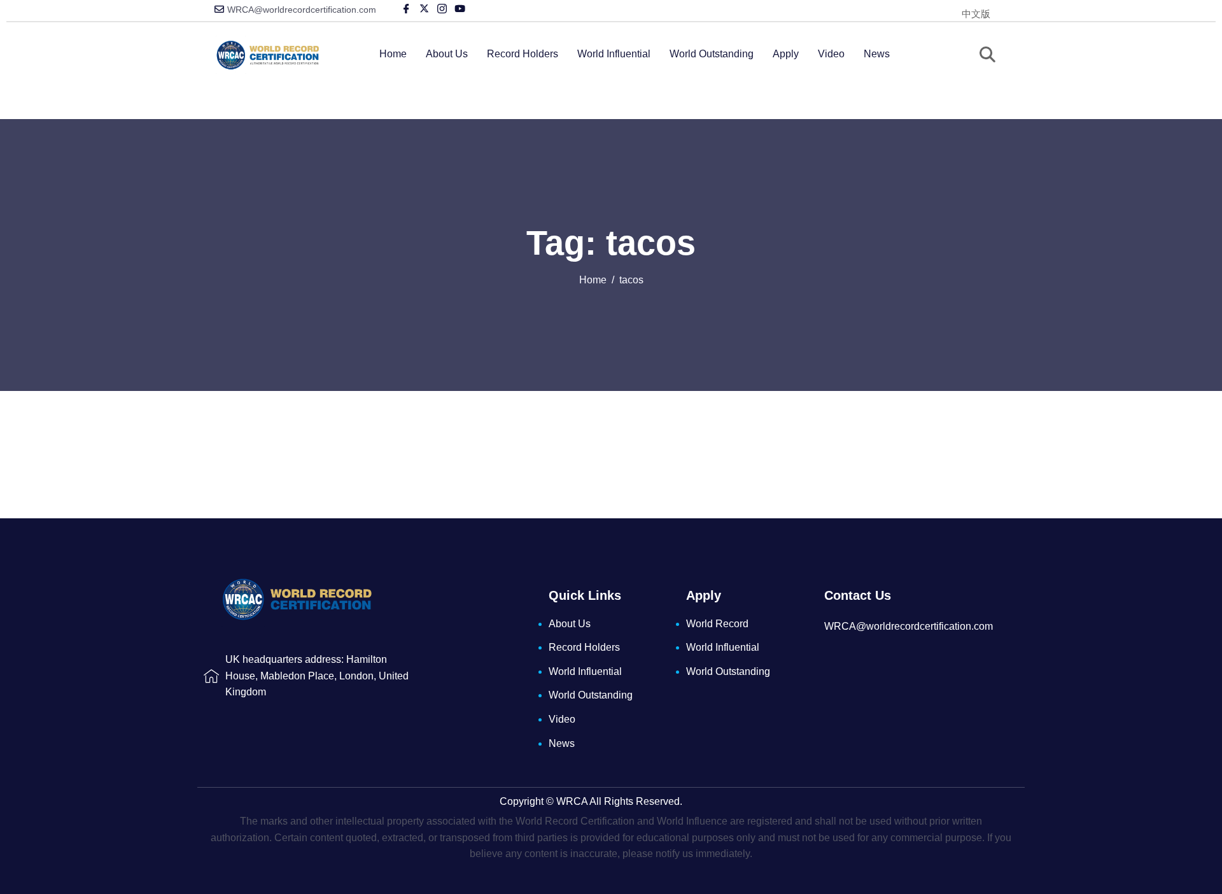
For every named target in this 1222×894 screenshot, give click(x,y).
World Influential (613, 53)
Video (831, 53)
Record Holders (522, 53)
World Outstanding (712, 53)
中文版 (976, 13)
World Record (717, 623)
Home (393, 53)
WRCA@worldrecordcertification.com (301, 9)
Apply (786, 53)
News (877, 53)
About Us (447, 53)
